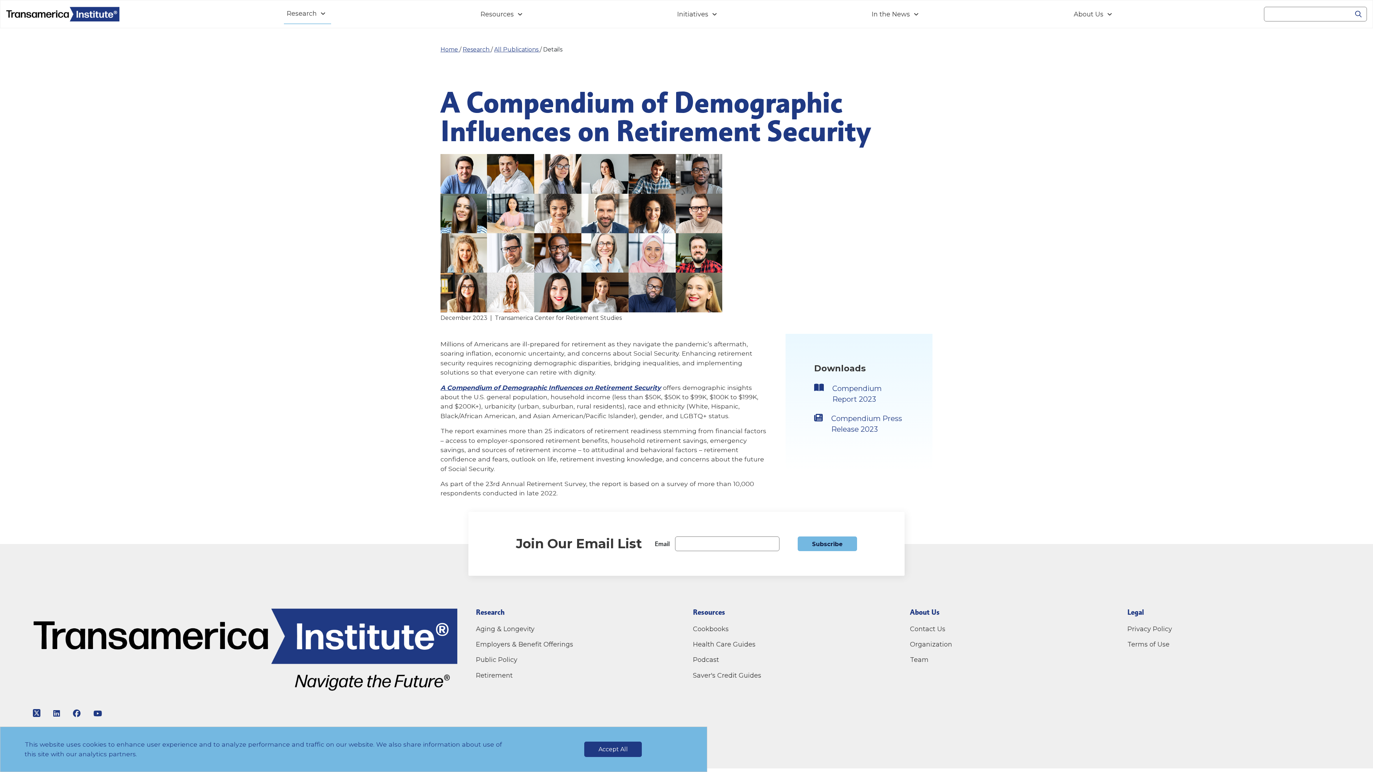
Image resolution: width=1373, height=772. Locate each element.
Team (919, 660)
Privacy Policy (1149, 629)
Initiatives (692, 14)
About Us (1088, 14)
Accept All (613, 749)
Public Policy (496, 660)
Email (662, 544)
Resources (497, 14)
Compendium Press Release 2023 (866, 424)
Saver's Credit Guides (727, 675)
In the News (891, 14)
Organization (931, 644)
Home (450, 49)
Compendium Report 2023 (857, 394)
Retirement (494, 675)
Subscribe (827, 544)
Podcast (706, 660)
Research (302, 14)
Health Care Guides (724, 644)
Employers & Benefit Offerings (524, 644)
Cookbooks (711, 629)
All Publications (517, 49)
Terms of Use (1148, 644)
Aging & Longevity (505, 629)
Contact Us (928, 629)
